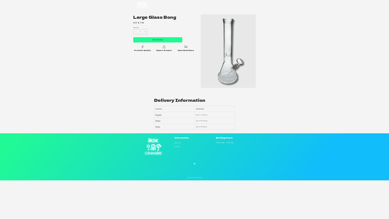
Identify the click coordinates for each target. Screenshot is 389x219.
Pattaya (157, 121)
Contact (177, 146)
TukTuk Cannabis (197, 178)
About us (177, 143)
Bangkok (158, 115)
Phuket (157, 127)
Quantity (136, 27)
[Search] (244, 5)
